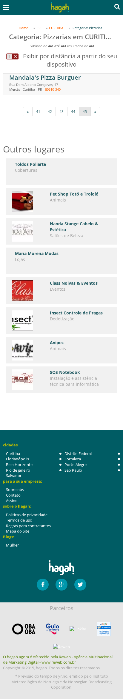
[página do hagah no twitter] (80, 585)
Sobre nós (15, 489)
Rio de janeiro (18, 470)
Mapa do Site (17, 531)
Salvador (13, 475)
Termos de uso (19, 520)
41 (38, 111)
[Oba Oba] (24, 629)
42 (50, 111)
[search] (117, 7)
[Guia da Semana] (52, 629)
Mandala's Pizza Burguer (45, 77)
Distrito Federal (78, 453)
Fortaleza (72, 459)
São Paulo (73, 470)
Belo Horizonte (19, 464)
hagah (60, 7)
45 (85, 111)
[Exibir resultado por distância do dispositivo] (12, 56)
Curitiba (13, 453)
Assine (11, 500)
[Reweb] (61, 647)
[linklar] (78, 629)
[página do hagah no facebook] (43, 585)
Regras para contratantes (28, 525)
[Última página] (95, 111)
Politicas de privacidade (26, 514)
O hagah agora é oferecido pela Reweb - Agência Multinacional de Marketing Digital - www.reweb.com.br (58, 659)
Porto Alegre (75, 464)
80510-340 (53, 89)
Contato (13, 495)
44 (73, 111)
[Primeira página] (28, 111)
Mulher (12, 545)
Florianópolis (17, 459)
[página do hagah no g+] (61, 585)
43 (61, 111)
